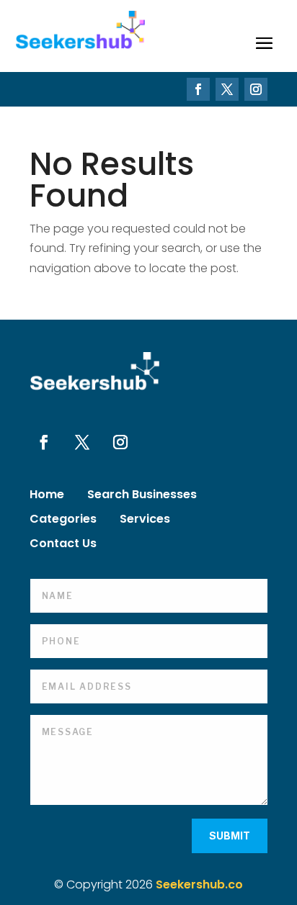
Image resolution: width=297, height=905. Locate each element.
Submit (229, 835)
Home (47, 496)
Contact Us (63, 545)
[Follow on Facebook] (198, 89)
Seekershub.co (199, 884)
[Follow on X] (227, 89)
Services (145, 520)
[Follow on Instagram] (255, 89)
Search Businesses (142, 496)
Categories (63, 520)
